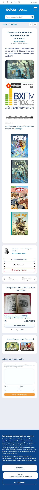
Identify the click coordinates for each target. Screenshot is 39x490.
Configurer (21, 482)
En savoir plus (30, 460)
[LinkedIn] (15, 2)
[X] (19, 2)
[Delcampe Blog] (19, 9)
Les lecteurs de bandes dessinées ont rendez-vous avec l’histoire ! (27, 348)
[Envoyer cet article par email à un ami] (30, 24)
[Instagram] (7, 2)
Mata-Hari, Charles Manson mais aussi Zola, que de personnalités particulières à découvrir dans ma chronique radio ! (11, 348)
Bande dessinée (19, 41)
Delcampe (18, 129)
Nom (6, 386)
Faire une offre (19, 325)
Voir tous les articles (18, 253)
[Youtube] (11, 2)
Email (22, 386)
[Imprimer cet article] (35, 24)
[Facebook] (3, 2)
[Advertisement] (19, 424)
